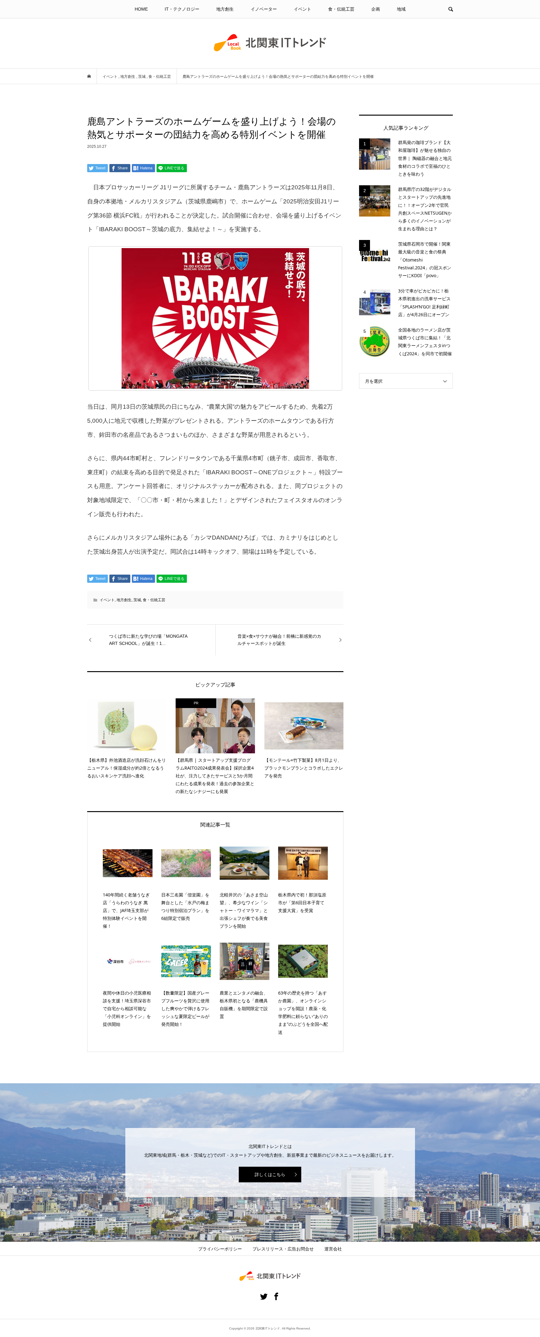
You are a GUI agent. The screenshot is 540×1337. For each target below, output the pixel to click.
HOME (141, 9)
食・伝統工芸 (341, 9)
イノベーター (264, 9)
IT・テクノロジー (182, 9)
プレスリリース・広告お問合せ (283, 1248)
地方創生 (225, 9)
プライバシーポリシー (220, 1248)
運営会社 (333, 1248)
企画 (375, 9)
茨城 (137, 600)
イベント (302, 9)
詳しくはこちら (270, 1174)
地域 (401, 9)
